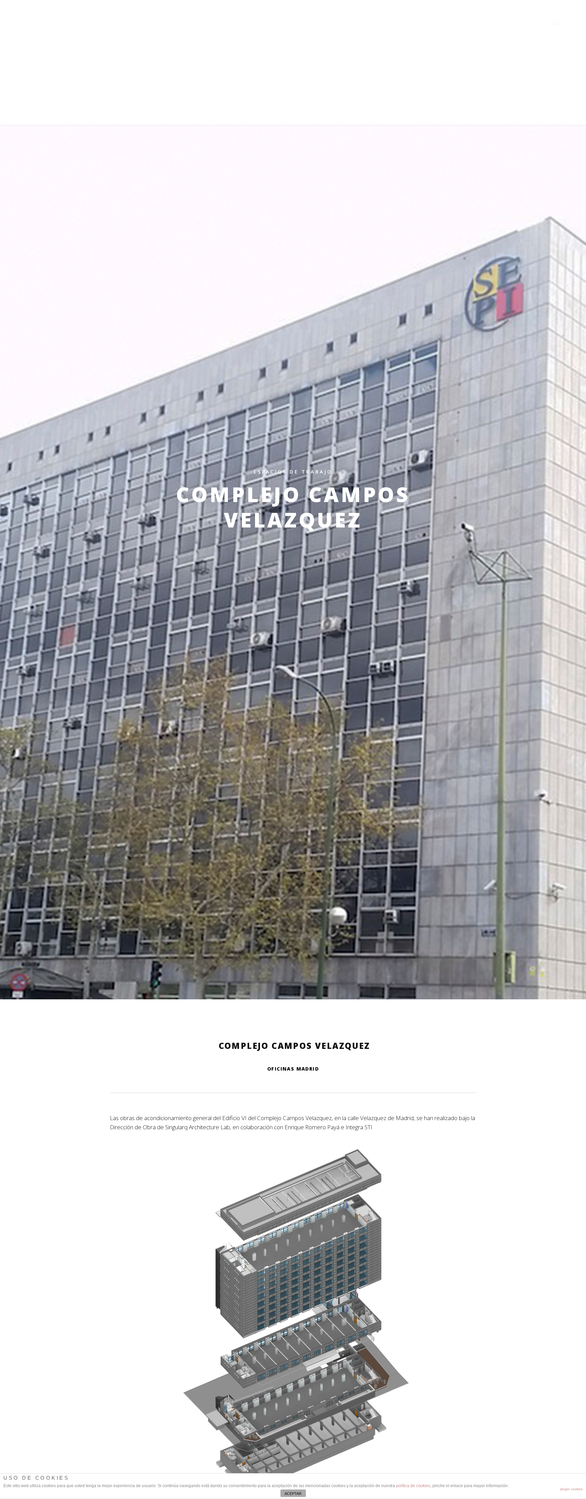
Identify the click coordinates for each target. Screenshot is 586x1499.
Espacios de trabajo (293, 471)
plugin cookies (571, 1489)
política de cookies (413, 1485)
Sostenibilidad (486, 23)
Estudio (427, 23)
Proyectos (395, 23)
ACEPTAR (293, 1494)
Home (366, 23)
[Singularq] (46, 28)
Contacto (526, 23)
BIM (454, 23)
